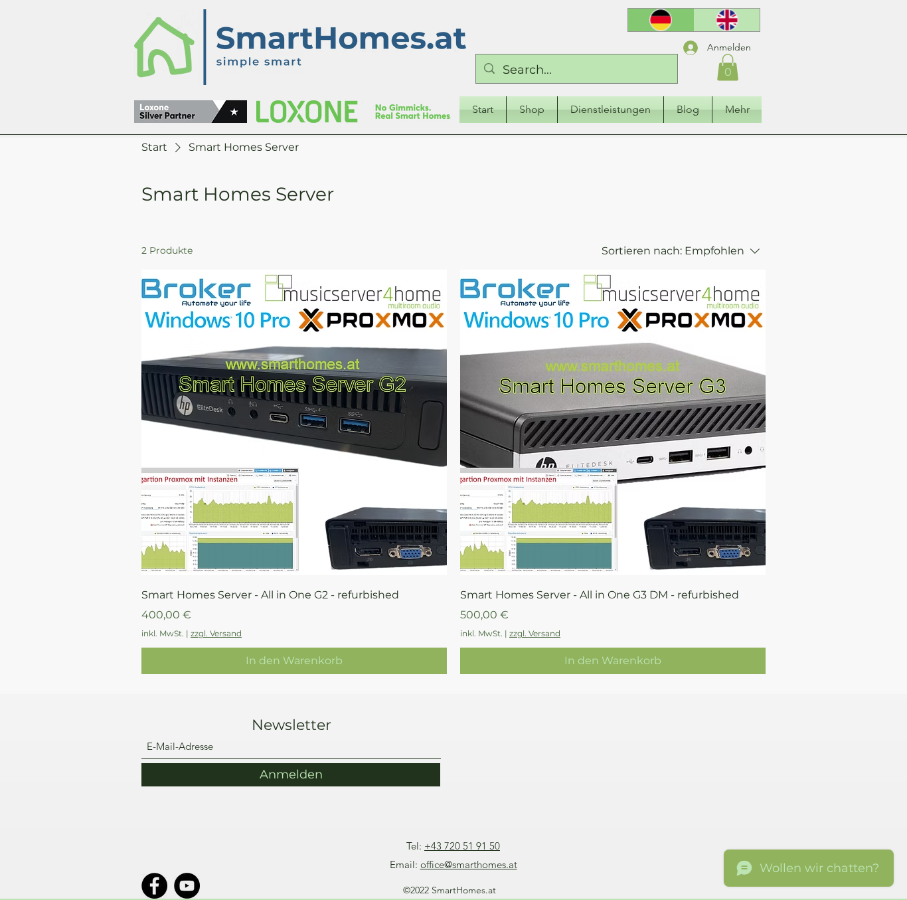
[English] (727, 20)
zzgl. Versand (216, 633)
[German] (661, 20)
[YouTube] (187, 886)
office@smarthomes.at (468, 864)
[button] (727, 67)
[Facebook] (154, 886)
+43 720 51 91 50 (462, 846)
